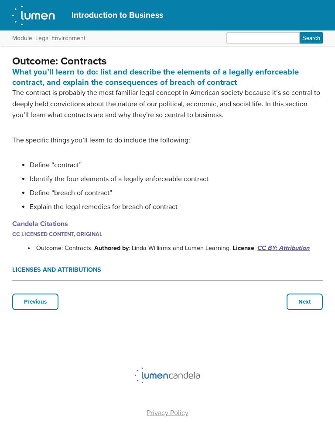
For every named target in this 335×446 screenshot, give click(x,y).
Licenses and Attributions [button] (56, 270)
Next (304, 301)
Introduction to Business (117, 15)
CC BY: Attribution (283, 248)
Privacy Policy (167, 413)
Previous (35, 301)
